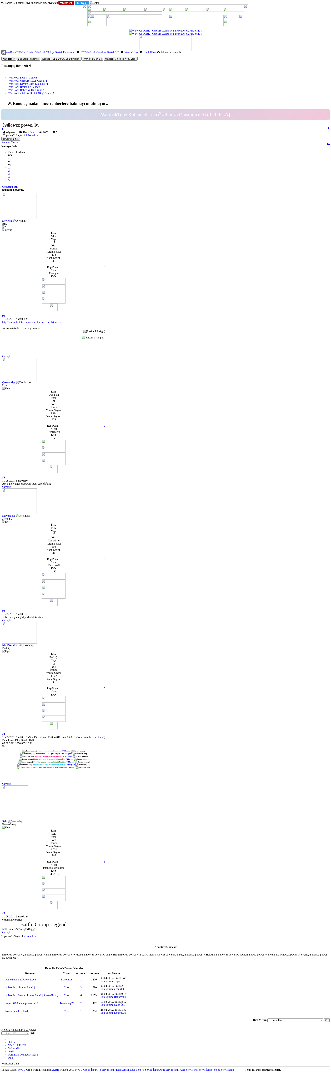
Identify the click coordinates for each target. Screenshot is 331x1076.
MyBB (22, 1069)
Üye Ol (83, 2)
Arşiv (11, 1051)
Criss (66, 987)
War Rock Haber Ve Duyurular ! (26, 89)
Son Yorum (107, 981)
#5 (3, 913)
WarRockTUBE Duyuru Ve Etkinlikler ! (61, 59)
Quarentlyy (9, 382)
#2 (3, 477)
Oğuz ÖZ (119, 1004)
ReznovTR (120, 996)
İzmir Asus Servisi (163, 1069)
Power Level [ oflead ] (17, 1011)
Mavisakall (8, 515)
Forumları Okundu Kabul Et (23, 1054)
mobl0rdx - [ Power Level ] (20, 987)
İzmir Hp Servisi (100, 1069)
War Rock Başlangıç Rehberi (24, 86)
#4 (3, 734)
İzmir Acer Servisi (183, 1069)
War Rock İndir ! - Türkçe (22, 77)
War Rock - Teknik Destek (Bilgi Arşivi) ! (31, 93)
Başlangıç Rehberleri (28, 59)
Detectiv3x (120, 1012)
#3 (3, 610)
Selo (4, 821)
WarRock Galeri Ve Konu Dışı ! (120, 59)
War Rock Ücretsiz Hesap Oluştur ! (27, 80)
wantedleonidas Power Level (20, 979)
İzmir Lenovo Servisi (140, 1069)
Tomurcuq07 (67, 1003)
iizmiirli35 (119, 989)
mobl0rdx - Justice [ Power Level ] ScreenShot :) (31, 995)
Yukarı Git (14, 1048)
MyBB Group (82, 1069)
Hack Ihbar (150, 52)
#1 (3, 315)
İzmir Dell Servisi (119, 1069)
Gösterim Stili (12, 139)
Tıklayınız (66, 751)
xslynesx (7, 220)
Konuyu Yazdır (9, 142)
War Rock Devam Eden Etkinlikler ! (28, 83)
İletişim (12, 1042)
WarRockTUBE (17, 1045)
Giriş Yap (68, 2)
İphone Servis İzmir (223, 1069)
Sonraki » (33, 135)
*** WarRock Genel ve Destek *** (100, 52)
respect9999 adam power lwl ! (21, 1003)
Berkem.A (66, 979)
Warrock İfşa (131, 52)
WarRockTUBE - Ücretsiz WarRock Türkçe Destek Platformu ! (40, 52)
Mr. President (10, 645)
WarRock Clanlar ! (93, 59)
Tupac (117, 981)
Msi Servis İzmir (203, 1069)
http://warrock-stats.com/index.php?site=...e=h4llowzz (31, 322)
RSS (10, 1057)
